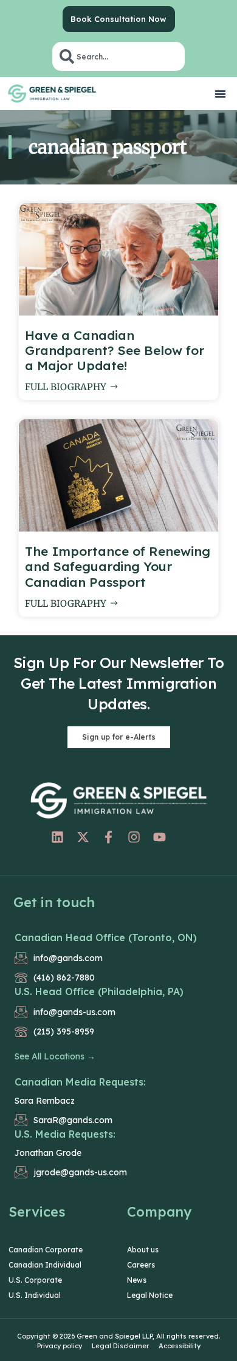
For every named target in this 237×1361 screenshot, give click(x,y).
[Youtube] (160, 837)
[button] (221, 94)
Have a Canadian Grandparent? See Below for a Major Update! (114, 350)
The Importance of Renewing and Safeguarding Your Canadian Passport (117, 566)
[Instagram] (134, 837)
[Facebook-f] (109, 837)
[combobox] (118, 56)
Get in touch (54, 902)
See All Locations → (55, 1056)
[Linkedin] (57, 837)
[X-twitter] (83, 837)
